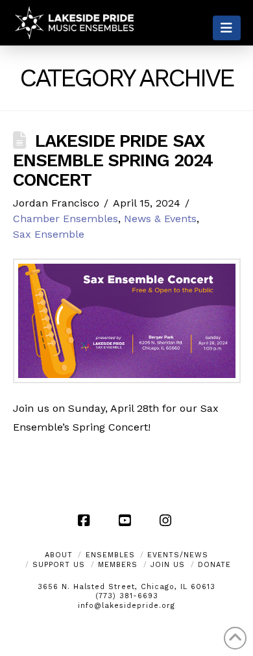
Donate (214, 565)
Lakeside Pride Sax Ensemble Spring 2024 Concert (113, 160)
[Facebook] (85, 520)
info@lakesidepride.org (126, 605)
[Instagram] (167, 520)
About (59, 555)
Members (118, 565)
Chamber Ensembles (65, 218)
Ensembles (110, 555)
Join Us (168, 565)
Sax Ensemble (48, 234)
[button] (227, 28)
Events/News (177, 555)
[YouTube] (126, 520)
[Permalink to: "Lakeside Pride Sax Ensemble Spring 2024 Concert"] (126, 321)
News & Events (160, 218)
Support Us (58, 565)
